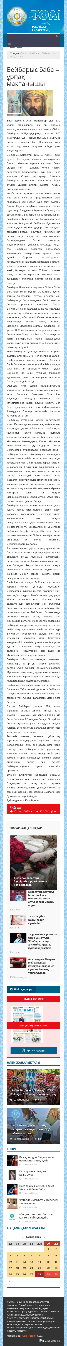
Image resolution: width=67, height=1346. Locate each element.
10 (10, 1261)
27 (31, 1274)
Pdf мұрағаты (35, 1050)
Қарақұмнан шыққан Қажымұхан (32, 1173)
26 (24, 1274)
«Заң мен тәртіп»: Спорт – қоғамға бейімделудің (36, 1215)
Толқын (33, 16)
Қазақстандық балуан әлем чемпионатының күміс (36, 1158)
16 (56, 1261)
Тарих (17, 807)
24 (10, 1274)
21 (39, 1268)
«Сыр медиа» (28, 1335)
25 (17, 1274)
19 (24, 1268)
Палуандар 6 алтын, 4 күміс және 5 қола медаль (36, 1187)
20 (31, 1268)
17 (10, 1268)
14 (39, 1261)
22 (48, 1268)
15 (48, 1261)
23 (56, 1268)
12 (24, 1261)
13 (31, 1261)
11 (17, 1261)
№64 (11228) (33, 1025)
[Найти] (57, 35)
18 (17, 1268)
